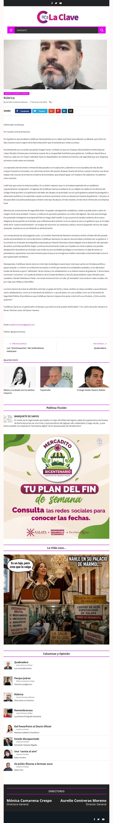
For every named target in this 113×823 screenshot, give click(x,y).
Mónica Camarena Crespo (25, 681)
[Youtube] (60, 3)
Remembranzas (23, 710)
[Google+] (51, 111)
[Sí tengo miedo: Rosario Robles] (93, 376)
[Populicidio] (56, 376)
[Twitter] (56, 3)
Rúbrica (18, 694)
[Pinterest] (58, 111)
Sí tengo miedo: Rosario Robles (91, 390)
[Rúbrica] (56, 65)
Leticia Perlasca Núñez (24, 713)
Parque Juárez (22, 678)
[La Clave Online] (58, 16)
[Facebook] (52, 3)
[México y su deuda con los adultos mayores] (20, 376)
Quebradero (100, 348)
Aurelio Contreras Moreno (17, 102)
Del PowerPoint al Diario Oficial (32, 726)
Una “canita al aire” (25, 751)
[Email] (70, 111)
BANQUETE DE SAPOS (26, 416)
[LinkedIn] (64, 111)
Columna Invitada (22, 729)
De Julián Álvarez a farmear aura (33, 763)
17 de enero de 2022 (38, 102)
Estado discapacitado (26, 738)
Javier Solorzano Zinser (24, 665)
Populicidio (45, 390)
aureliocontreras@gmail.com (21, 324)
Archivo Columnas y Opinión (16, 93)
